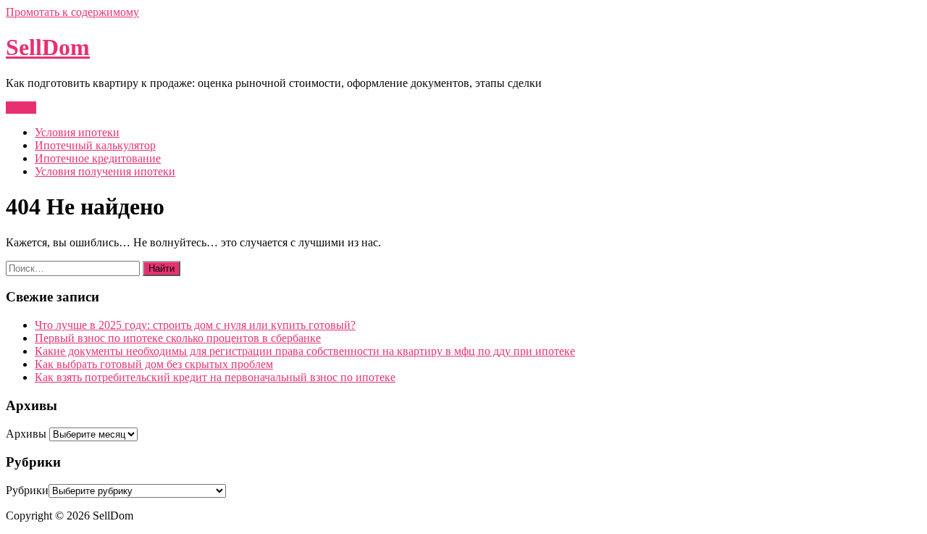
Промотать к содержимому (72, 12)
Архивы (26, 433)
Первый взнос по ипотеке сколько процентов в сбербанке (178, 338)
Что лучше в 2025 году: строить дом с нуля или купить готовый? (195, 325)
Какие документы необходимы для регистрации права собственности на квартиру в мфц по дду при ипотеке (305, 351)
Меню (21, 107)
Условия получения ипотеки (105, 171)
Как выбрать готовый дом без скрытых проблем (154, 364)
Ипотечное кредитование (98, 158)
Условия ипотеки (77, 132)
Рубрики (27, 490)
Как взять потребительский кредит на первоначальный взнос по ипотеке (215, 377)
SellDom (48, 47)
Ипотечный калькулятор (95, 145)
